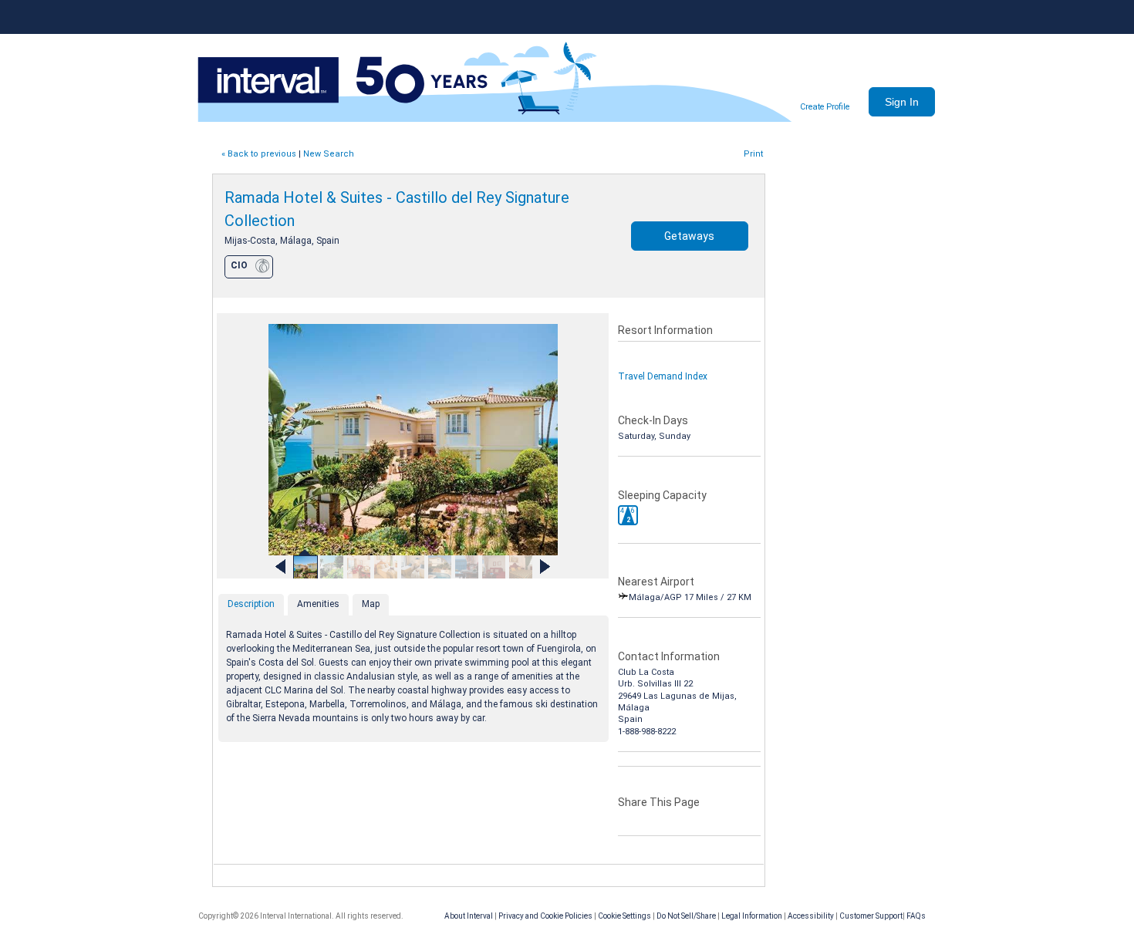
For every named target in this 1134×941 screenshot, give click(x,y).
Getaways (689, 236)
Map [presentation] (371, 604)
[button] (628, 515)
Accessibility (811, 916)
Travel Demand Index (662, 376)
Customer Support (871, 916)
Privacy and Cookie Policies (545, 916)
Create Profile (824, 107)
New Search (328, 154)
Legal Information (751, 916)
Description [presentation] (251, 604)
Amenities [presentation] (318, 604)
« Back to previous (258, 154)
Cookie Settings (624, 916)
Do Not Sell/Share (686, 916)
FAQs (916, 916)
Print (753, 154)
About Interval (468, 916)
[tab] (251, 605)
